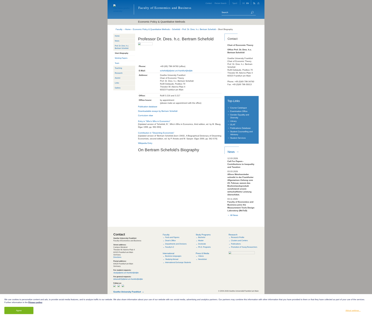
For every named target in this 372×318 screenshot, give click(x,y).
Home (128, 29)
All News (234, 215)
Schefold (176, 29)
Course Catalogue (238, 108)
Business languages (173, 256)
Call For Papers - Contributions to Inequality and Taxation (240, 164)
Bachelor (201, 237)
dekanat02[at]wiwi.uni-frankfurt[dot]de (128, 279)
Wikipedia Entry (145, 143)
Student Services (238, 138)
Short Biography (225, 29)
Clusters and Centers (239, 241)
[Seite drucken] (259, 2)
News (117, 41)
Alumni (117, 78)
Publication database (147, 106)
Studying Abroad (171, 259)
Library (233, 121)
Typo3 (234, 3)
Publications (236, 244)
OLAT (232, 124)
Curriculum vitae (145, 115)
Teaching (118, 68)
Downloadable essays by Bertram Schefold (157, 111)
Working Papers (121, 58)
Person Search (220, 3)
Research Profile (237, 237)
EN (247, 3)
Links (117, 83)
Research (118, 73)
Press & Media (202, 253)
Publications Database (240, 128)
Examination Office (238, 111)
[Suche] (252, 12)
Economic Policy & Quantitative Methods (151, 29)
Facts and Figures (172, 237)
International (168, 253)
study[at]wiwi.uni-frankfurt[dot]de (126, 273)
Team (117, 63)
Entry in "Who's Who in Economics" (154, 121)
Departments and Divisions (176, 244)
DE (243, 3)
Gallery (117, 88)
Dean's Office (170, 241)
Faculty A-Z (169, 247)
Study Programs (203, 234)
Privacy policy (35, 302)
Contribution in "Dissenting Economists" (156, 133)
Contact (209, 3)
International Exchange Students (178, 262)
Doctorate (202, 244)
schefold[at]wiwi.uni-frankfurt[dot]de (176, 70)
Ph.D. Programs (204, 247)
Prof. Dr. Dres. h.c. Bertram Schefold (199, 29)
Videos (201, 256)
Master (201, 241)
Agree (19, 310)
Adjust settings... (353, 310)
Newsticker (202, 259)
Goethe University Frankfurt (127, 292)
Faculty (119, 29)
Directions (117, 257)
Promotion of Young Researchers (244, 247)
